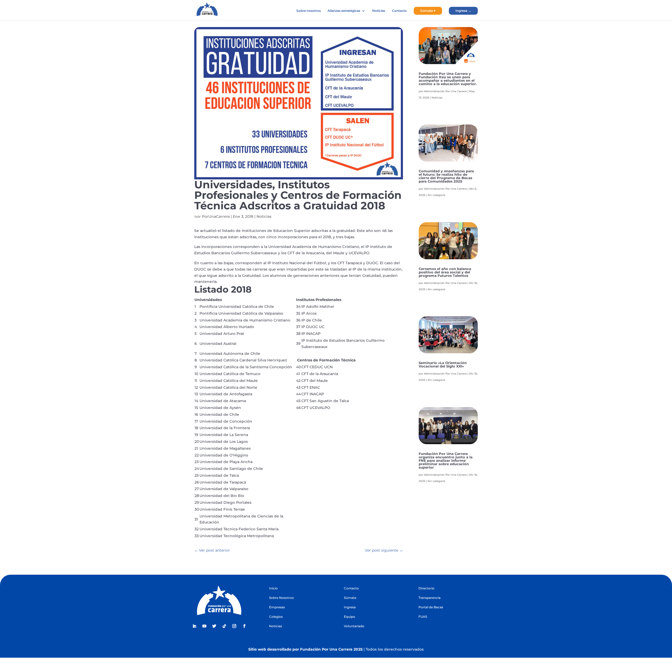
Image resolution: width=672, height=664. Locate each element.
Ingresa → (463, 11)
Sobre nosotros (308, 11)
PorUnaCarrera (216, 216)
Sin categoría (436, 195)
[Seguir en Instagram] (234, 626)
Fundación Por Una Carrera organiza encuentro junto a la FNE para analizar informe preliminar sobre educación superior (445, 460)
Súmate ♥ (427, 11)
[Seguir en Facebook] (244, 626)
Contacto (399, 11)
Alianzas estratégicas (344, 11)
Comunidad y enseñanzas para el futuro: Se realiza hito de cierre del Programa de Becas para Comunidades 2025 (446, 176)
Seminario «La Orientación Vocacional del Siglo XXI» (443, 364)
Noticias (378, 11)
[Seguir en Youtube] (204, 626)
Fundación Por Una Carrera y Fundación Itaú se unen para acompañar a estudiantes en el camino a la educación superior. (448, 78)
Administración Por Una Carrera (445, 91)
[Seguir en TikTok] (224, 626)
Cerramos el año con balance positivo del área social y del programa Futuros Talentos (445, 272)
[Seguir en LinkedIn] (194, 626)
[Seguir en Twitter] (214, 626)
